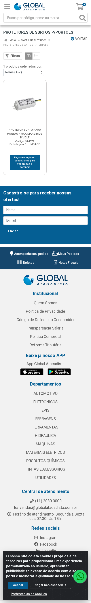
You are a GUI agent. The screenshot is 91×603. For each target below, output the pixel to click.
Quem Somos (45, 303)
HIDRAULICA (45, 435)
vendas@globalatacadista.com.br (48, 507)
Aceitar (18, 585)
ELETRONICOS (45, 402)
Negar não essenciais (50, 585)
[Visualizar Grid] (28, 56)
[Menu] (7, 7)
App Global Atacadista (45, 364)
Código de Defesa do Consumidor (46, 320)
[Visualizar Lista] (36, 56)
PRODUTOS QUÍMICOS (45, 461)
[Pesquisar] (82, 17)
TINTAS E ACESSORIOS (45, 469)
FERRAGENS (45, 419)
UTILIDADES (45, 477)
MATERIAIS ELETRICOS (45, 452)
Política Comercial (45, 336)
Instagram (48, 537)
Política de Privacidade (45, 311)
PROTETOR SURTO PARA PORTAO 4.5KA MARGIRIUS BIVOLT (24, 133)
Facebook (48, 544)
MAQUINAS (45, 444)
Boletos (28, 262)
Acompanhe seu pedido (31, 254)
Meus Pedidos (68, 254)
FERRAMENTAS (45, 427)
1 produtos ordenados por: (22, 66)
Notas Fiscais (68, 262)
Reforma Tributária (45, 345)
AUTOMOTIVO (46, 393)
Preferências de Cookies (29, 594)
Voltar (80, 39)
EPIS (45, 410)
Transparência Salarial (45, 328)
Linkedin (48, 551)
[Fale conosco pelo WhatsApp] (80, 576)
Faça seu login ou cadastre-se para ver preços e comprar (24, 162)
